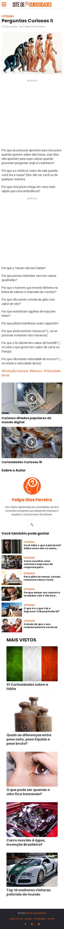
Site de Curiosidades (36, 913)
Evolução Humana (16, 371)
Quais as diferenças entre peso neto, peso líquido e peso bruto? (28, 739)
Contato (28, 918)
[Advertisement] (32, 115)
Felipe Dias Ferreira (34, 26)
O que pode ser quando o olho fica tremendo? (28, 791)
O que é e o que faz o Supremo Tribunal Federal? (41, 610)
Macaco (36, 371)
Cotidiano (8, 16)
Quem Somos (16, 918)
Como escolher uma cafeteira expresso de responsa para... (38, 564)
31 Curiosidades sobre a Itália (27, 686)
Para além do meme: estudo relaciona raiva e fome (42, 578)
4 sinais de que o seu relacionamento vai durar (41, 625)
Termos (51, 918)
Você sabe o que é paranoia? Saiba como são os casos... (42, 547)
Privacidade (40, 918)
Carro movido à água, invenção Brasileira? (25, 842)
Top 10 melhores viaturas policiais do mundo (28, 892)
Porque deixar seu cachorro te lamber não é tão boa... (42, 594)
